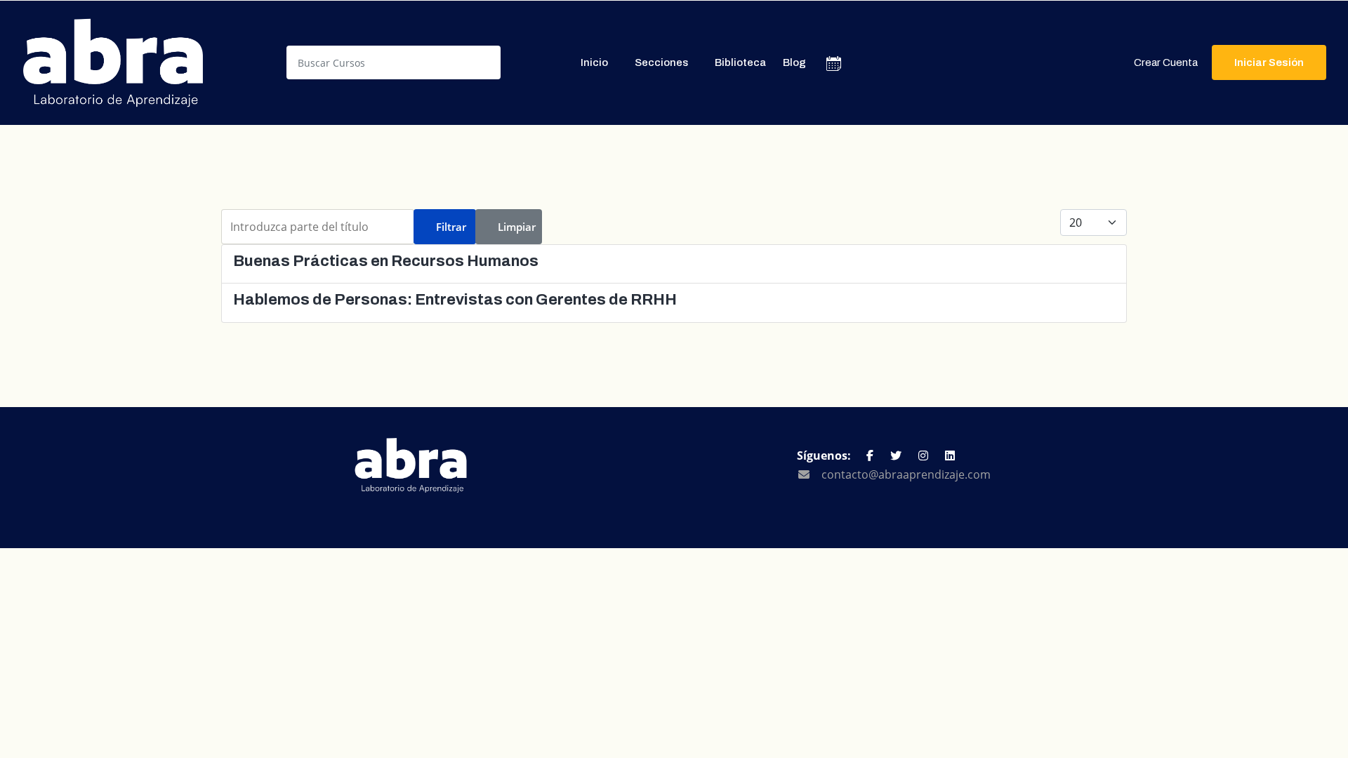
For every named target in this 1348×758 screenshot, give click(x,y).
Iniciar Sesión (1269, 62)
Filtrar (451, 227)
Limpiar (517, 227)
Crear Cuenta (1166, 62)
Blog (794, 62)
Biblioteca (740, 62)
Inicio (594, 62)
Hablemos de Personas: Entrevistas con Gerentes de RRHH (455, 299)
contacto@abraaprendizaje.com (906, 474)
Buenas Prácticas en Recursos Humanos (385, 261)
